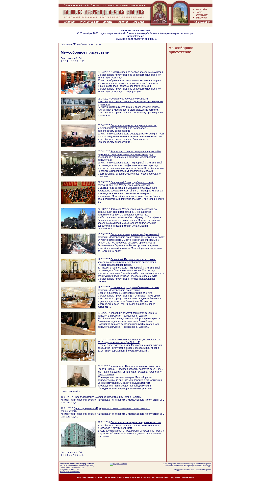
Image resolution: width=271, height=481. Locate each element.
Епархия (206, 470)
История (98, 477)
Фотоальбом (188, 477)
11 (83, 61)
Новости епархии (125, 477)
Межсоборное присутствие (181, 50)
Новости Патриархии (144, 477)
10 (80, 61)
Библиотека (109, 477)
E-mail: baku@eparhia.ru (70, 472)
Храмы (89, 477)
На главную (66, 44)
